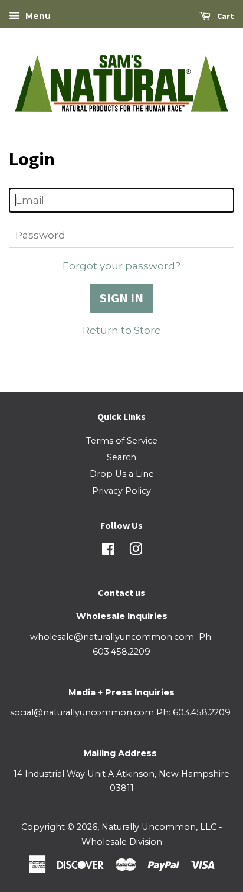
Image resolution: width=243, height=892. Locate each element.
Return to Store (122, 330)
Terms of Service (121, 440)
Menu (37, 16)
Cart (224, 16)
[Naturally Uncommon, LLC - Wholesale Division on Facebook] (108, 551)
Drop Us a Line (122, 473)
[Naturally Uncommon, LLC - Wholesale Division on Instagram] (135, 551)
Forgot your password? (121, 266)
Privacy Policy (121, 491)
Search (121, 457)
